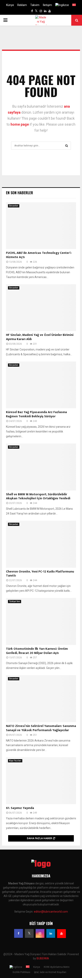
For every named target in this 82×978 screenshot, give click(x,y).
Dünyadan (13, 206)
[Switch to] (62, 5)
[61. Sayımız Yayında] (41, 780)
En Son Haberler (19, 192)
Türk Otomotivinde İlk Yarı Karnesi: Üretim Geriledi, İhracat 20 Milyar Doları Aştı (37, 651)
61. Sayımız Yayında (20, 808)
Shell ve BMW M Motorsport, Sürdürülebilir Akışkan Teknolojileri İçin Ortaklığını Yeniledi (38, 496)
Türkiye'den (14, 601)
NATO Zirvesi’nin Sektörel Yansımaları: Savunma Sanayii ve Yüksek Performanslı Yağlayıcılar (41, 728)
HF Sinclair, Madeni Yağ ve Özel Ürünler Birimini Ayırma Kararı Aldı (39, 337)
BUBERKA (43, 958)
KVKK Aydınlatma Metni (56, 967)
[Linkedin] (50, 933)
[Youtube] (61, 933)
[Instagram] (40, 933)
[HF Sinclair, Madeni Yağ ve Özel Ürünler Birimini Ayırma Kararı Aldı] (41, 307)
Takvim (34, 5)
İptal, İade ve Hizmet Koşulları (50, 972)
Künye (10, 5)
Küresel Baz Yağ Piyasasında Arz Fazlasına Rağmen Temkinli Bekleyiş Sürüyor (36, 414)
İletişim (47, 5)
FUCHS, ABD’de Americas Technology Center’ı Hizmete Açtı (38, 255)
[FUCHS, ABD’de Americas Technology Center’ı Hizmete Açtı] (41, 225)
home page (20, 124)
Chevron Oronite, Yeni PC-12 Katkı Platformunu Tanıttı (40, 574)
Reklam (22, 5)
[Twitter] (29, 933)
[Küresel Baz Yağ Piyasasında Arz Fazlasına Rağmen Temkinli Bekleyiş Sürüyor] (41, 384)
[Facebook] (18, 933)
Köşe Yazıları (15, 761)
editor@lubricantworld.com (51, 911)
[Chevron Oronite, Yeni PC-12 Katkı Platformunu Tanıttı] (41, 544)
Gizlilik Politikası (21, 972)
